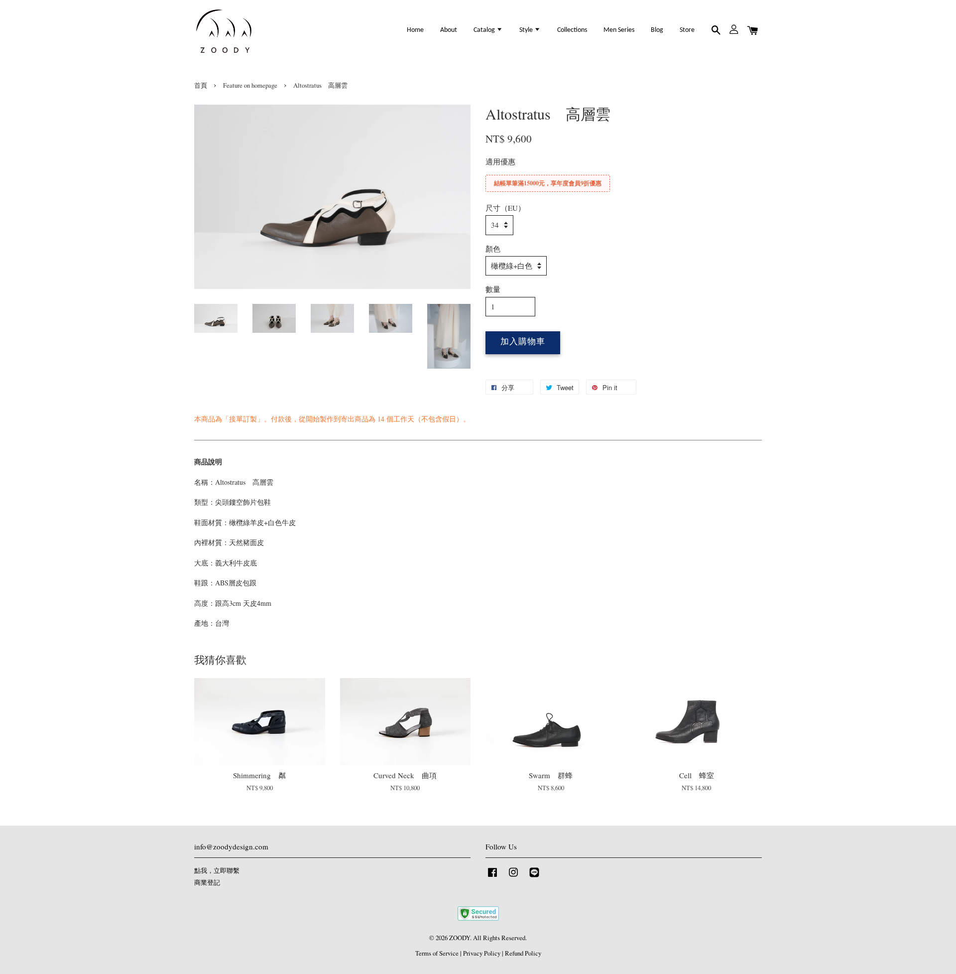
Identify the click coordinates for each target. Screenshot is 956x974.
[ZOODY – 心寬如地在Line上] (534, 877)
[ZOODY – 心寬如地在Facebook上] (492, 877)
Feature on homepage (250, 85)
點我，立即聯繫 (216, 870)
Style (526, 30)
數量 (492, 289)
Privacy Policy (481, 953)
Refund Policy (523, 953)
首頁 (200, 85)
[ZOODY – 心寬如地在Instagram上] (513, 877)
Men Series (618, 30)
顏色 (492, 249)
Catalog (485, 30)
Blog (657, 30)
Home (415, 30)
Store (687, 30)
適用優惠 (500, 161)
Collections (572, 30)
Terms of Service (437, 953)
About (448, 30)
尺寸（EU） (505, 208)
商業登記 (207, 882)
